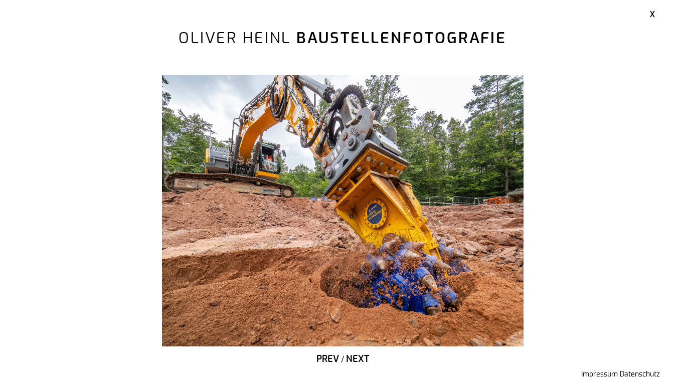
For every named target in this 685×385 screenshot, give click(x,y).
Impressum (599, 374)
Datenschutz (640, 374)
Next (357, 359)
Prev (327, 359)
